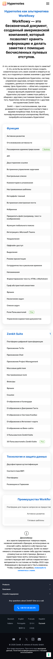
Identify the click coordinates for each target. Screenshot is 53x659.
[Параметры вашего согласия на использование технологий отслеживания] (48, 654)
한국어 (32, 623)
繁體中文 (22, 628)
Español (42, 619)
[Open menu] (48, 3)
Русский (42, 623)
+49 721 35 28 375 (27, 608)
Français (31, 619)
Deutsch (11, 619)
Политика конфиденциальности (26, 650)
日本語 (31, 628)
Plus (31, 312)
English (21, 619)
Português (21, 623)
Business (47, 149)
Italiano (10, 623)
